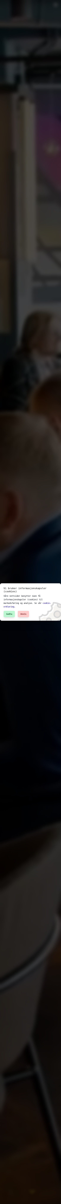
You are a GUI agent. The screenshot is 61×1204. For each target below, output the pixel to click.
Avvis (23, 614)
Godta (9, 614)
